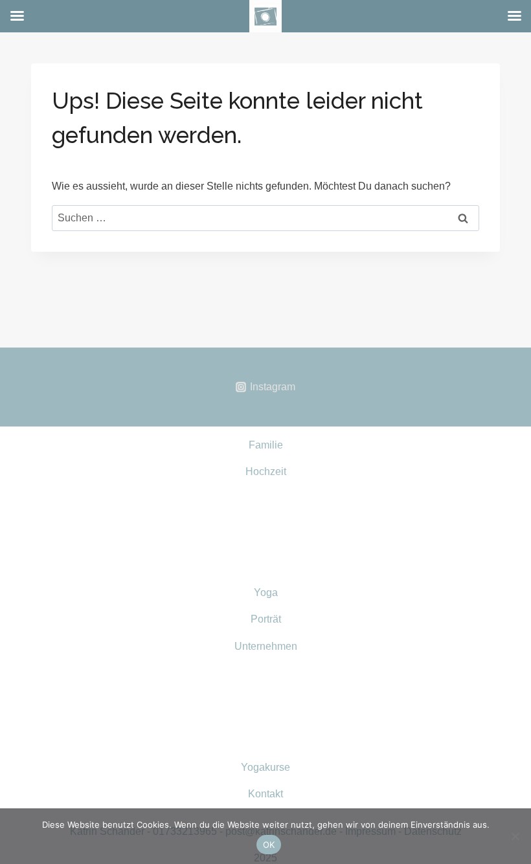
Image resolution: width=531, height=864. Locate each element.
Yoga (266, 592)
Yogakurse (265, 767)
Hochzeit (265, 471)
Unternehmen (265, 646)
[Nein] (514, 836)
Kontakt (265, 793)
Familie (266, 444)
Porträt (266, 619)
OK (269, 844)
